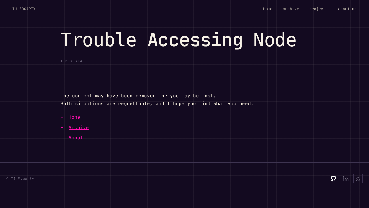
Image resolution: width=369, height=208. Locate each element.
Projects (318, 8)
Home (267, 8)
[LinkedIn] (345, 178)
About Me (347, 8)
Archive (291, 8)
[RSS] (358, 178)
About (76, 138)
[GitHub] (333, 178)
